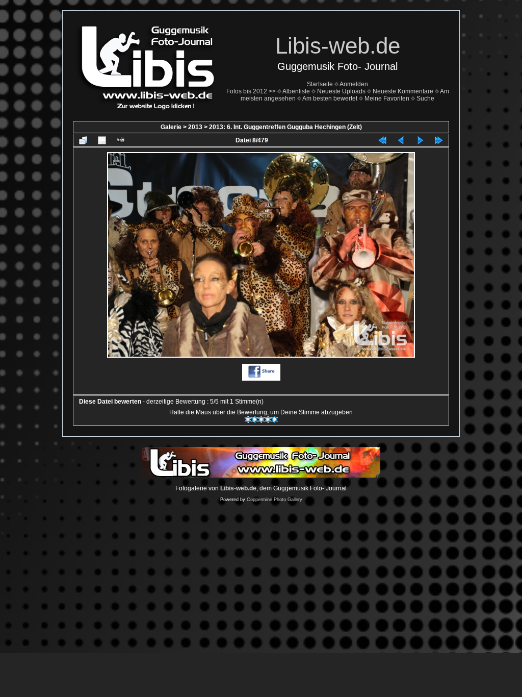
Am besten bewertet (329, 98)
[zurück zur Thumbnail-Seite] (83, 140)
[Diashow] (121, 140)
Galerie (171, 127)
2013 (195, 127)
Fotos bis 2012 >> (251, 91)
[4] (268, 419)
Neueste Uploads (341, 91)
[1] (248, 419)
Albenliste (296, 91)
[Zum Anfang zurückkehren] (382, 140)
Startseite (320, 84)
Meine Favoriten (386, 98)
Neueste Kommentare (403, 91)
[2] (254, 419)
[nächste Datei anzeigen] (420, 140)
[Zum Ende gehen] (439, 140)
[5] (274, 419)
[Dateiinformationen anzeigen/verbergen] (102, 140)
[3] (261, 419)
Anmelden (354, 84)
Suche (425, 98)
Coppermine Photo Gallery (274, 499)
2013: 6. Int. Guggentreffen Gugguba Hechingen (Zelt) (285, 127)
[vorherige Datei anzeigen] (401, 140)
